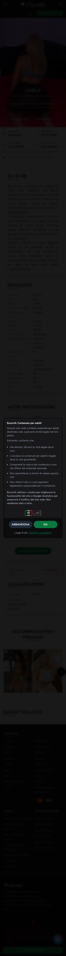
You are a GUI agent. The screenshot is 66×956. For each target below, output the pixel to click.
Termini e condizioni (40, 532)
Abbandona (21, 524)
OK (45, 524)
